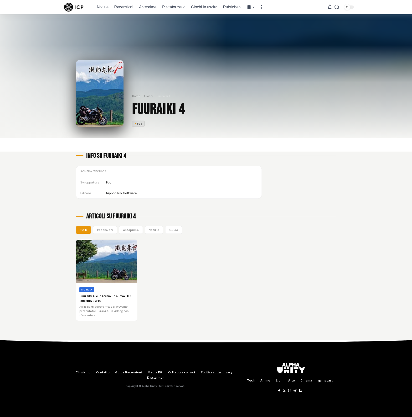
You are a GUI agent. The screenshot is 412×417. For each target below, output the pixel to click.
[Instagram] (289, 391)
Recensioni (105, 230)
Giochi (148, 96)
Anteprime (131, 230)
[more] (261, 7)
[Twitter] (284, 391)
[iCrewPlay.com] (73, 7)
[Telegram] (295, 391)
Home (136, 96)
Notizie (154, 230)
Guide (173, 230)
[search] (337, 7)
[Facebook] (279, 391)
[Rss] (300, 391)
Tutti (83, 230)
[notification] (329, 7)
